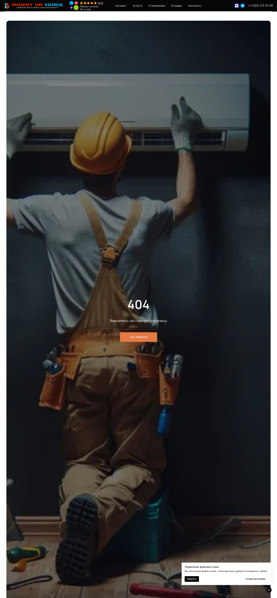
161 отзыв (85, 9)
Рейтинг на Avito (89, 6)
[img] (74, 5)
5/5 (100, 3)
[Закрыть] (269, 590)
